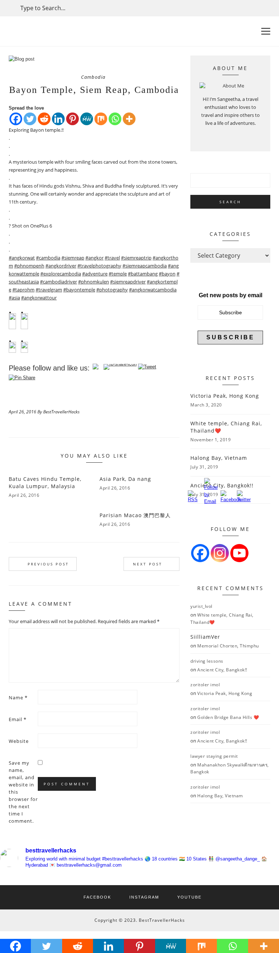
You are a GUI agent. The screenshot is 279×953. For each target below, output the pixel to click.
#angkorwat (22, 257)
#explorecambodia (60, 273)
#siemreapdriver (128, 281)
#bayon (167, 273)
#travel (112, 257)
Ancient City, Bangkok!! (222, 670)
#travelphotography (99, 265)
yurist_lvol (201, 606)
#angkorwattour (39, 297)
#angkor (94, 257)
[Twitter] (30, 119)
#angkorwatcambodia (153, 289)
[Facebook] (15, 119)
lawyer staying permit (214, 756)
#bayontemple (79, 289)
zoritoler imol (205, 685)
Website (19, 741)
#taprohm (23, 289)
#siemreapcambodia (144, 265)
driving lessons (206, 661)
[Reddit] (44, 119)
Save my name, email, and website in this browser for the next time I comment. (23, 792)
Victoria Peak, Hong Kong (224, 395)
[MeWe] (86, 119)
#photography (112, 289)
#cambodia (48, 257)
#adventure (95, 273)
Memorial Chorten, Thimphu (228, 646)
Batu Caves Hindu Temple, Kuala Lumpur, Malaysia (45, 482)
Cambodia (93, 77)
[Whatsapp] (115, 119)
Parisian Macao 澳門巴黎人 (135, 515)
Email (18, 719)
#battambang (143, 273)
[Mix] (100, 119)
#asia (14, 297)
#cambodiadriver (58, 281)
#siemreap (72, 257)
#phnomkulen (93, 281)
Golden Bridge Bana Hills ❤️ (228, 717)
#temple (118, 273)
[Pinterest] (72, 119)
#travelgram (49, 289)
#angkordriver (60, 265)
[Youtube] (239, 553)
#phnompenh (29, 265)
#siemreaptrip (136, 257)
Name (18, 697)
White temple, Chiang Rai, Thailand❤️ (226, 427)
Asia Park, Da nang (125, 478)
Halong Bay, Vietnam (218, 457)
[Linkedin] (58, 119)
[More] (129, 119)
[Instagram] (220, 553)
